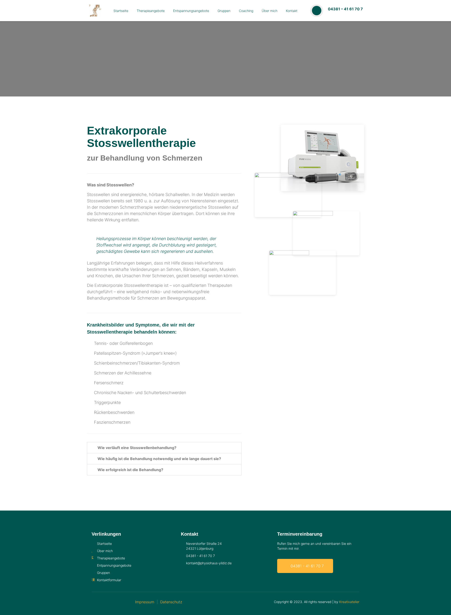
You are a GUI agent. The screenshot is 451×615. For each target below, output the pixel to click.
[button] (164, 447)
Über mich (269, 11)
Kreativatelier (349, 602)
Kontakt (291, 11)
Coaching (246, 11)
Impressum (144, 602)
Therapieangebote (151, 11)
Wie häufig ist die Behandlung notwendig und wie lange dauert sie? (159, 458)
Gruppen (224, 11)
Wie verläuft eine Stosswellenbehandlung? (136, 447)
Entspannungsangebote (191, 11)
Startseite (120, 11)
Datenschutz (171, 602)
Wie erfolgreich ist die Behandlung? (130, 469)
